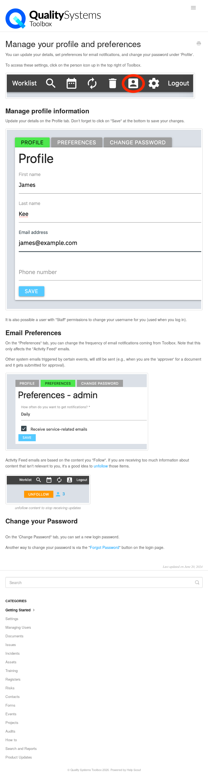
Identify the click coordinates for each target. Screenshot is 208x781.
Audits (10, 731)
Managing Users (18, 627)
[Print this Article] (199, 44)
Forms (10, 705)
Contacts (12, 696)
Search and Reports (21, 748)
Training (11, 670)
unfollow (101, 466)
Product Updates (18, 757)
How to (11, 739)
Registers (13, 679)
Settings (11, 618)
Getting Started (18, 609)
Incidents (12, 653)
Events (11, 713)
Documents (14, 635)
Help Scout (134, 770)
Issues (10, 644)
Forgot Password (104, 547)
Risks (10, 687)
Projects (11, 722)
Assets (11, 661)
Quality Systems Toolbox (86, 770)
